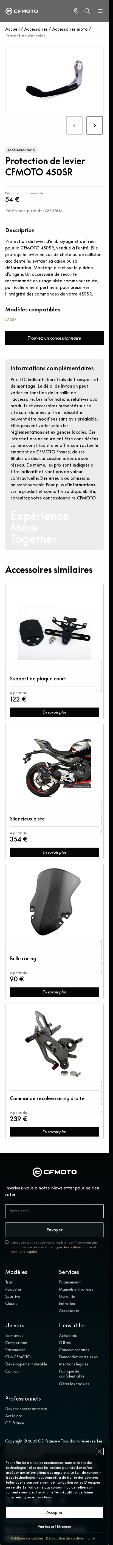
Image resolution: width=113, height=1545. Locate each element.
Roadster (13, 1289)
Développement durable (26, 1364)
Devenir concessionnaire (26, 1408)
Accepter (54, 1512)
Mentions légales (73, 1364)
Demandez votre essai (78, 1356)
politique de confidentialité (69, 1247)
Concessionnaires (74, 1349)
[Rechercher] (87, 11)
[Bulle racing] (54, 903)
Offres (65, 1342)
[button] (100, 1451)
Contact (12, 1371)
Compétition (16, 1342)
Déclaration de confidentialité (70, 1538)
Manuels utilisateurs (76, 1289)
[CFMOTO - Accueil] (21, 11)
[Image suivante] (95, 126)
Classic (11, 1303)
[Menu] (100, 11)
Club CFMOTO (18, 1356)
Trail (9, 1282)
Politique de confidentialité (71, 1374)
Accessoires (36, 29)
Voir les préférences (55, 1526)
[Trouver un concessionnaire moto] (76, 11)
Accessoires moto (70, 29)
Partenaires (15, 1349)
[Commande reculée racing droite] (54, 1043)
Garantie (67, 1296)
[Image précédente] (74, 126)
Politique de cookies (27, 1538)
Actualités (68, 1335)
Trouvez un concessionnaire (54, 338)
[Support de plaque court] (54, 623)
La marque (14, 1335)
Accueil (12, 29)
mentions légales (24, 1251)
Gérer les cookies (74, 1383)
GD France (14, 1423)
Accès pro (13, 1415)
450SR (10, 319)
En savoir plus (55, 712)
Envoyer (54, 1229)
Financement (70, 1282)
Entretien (67, 1303)
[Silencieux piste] (54, 763)
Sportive (12, 1296)
